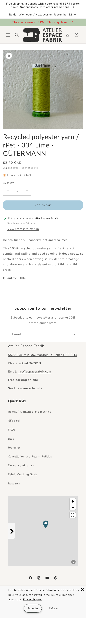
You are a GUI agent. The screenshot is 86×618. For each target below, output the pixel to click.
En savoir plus (32, 599)
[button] (8, 35)
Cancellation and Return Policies (30, 456)
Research (14, 483)
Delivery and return (21, 465)
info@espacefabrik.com (34, 371)
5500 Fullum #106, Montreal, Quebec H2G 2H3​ (42, 355)
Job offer (14, 448)
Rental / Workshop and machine (29, 412)
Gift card (14, 421)
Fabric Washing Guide (23, 474)
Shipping (7, 168)
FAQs (11, 430)
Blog (11, 439)
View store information (23, 229)
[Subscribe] (73, 334)
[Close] (82, 589)
